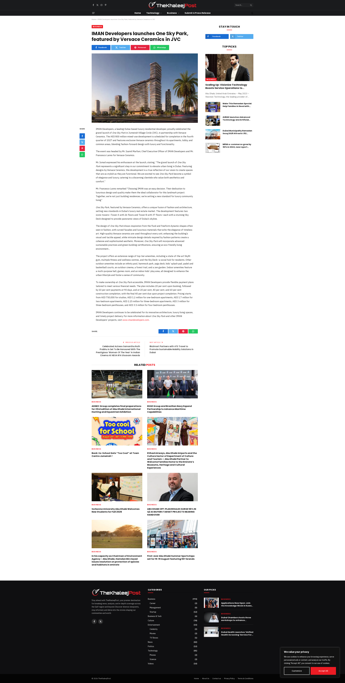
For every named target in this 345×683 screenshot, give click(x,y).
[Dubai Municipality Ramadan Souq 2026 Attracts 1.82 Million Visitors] (212, 134)
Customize (297, 671)
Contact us (216, 678)
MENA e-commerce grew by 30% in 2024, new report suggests (237, 145)
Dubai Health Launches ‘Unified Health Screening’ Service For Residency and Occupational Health (237, 633)
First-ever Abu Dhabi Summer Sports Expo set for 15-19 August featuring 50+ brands (171, 557)
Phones (153, 655)
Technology (152, 13)
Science (153, 659)
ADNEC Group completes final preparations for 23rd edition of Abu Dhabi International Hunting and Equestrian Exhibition (116, 409)
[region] (310, 662)
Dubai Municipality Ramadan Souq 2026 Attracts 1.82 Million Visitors (237, 132)
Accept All (323, 671)
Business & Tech (154, 616)
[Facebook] (82, 136)
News (150, 642)
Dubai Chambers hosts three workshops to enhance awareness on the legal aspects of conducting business (236, 619)
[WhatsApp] (82, 154)
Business (172, 13)
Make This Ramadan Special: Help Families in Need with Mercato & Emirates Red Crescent (237, 105)
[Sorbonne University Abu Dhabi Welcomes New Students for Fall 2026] (117, 487)
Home (137, 13)
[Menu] (93, 13)
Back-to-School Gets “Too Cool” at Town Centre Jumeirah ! (115, 455)
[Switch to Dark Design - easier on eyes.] (252, 13)
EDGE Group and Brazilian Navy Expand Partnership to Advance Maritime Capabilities (169, 409)
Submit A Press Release (198, 13)
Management (155, 607)
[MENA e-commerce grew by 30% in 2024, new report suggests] (212, 148)
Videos (151, 663)
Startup (153, 612)
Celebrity (154, 629)
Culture (151, 620)
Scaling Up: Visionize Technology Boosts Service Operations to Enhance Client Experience (226, 86)
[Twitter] (82, 142)
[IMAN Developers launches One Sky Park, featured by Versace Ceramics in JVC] (145, 88)
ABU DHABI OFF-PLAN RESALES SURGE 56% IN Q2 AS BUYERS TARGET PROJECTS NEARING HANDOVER (171, 512)
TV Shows (154, 638)
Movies (153, 633)
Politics (151, 646)
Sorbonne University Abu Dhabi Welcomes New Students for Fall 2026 (115, 510)
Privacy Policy (229, 678)
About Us (205, 678)
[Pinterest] (82, 148)
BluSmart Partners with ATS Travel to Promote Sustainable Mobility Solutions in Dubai (171, 349)
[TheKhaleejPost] (172, 5)
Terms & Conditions (245, 678)
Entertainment (154, 625)
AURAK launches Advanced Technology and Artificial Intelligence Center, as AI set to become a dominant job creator (237, 118)
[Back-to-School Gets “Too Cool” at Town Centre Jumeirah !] (117, 431)
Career (153, 603)
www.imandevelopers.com (135, 319)
